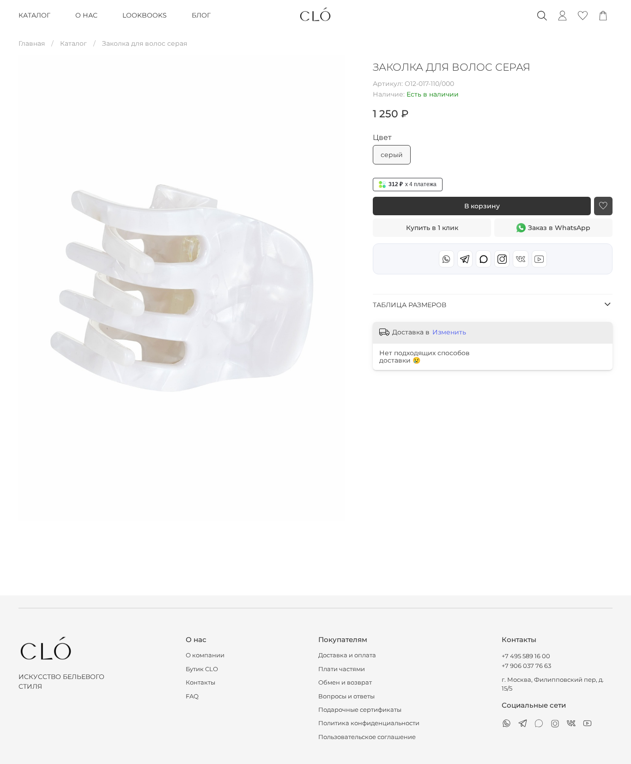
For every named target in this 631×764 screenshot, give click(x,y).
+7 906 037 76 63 (526, 665)
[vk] (520, 258)
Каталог (73, 43)
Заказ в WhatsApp (559, 228)
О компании (205, 655)
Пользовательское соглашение (367, 737)
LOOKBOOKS (144, 15)
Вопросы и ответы (346, 696)
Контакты (200, 682)
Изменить (449, 332)
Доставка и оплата (347, 655)
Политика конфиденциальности (368, 723)
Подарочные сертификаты (359, 709)
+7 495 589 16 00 (526, 656)
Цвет (382, 137)
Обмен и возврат (345, 682)
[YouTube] (539, 258)
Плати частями (341, 669)
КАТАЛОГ (34, 15)
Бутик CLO (202, 669)
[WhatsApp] (446, 258)
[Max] (483, 258)
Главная (31, 43)
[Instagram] (502, 258)
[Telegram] (465, 258)
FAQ (192, 696)
